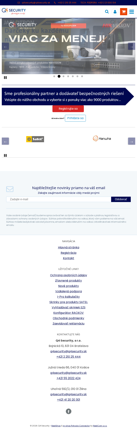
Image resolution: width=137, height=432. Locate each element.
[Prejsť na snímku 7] (82, 76)
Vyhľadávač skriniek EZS (68, 307)
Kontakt (68, 258)
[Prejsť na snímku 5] (73, 76)
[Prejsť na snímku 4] (68, 76)
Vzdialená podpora (68, 291)
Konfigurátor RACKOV (68, 313)
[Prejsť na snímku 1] (54, 76)
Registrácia (68, 253)
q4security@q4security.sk (36, 2)
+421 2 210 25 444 (67, 2)
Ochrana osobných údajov (68, 275)
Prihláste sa (75, 118)
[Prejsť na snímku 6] (77, 76)
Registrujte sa (68, 109)
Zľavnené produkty (68, 281)
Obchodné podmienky (68, 318)
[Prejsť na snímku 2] (59, 76)
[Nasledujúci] (131, 46)
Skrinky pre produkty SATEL (68, 302)
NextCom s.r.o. (100, 425)
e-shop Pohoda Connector (76, 425)
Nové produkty (68, 286)
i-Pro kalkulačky (68, 297)
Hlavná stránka (68, 247)
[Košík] (123, 11)
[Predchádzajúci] (5, 46)
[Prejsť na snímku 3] (63, 76)
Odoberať (121, 199)
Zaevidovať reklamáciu (68, 323)
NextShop (56, 425)
